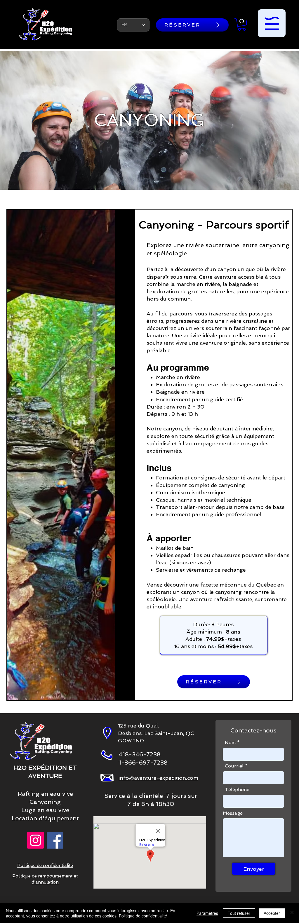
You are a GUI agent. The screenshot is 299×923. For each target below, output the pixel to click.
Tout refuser (239, 913)
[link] (241, 24)
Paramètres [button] (207, 913)
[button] (272, 23)
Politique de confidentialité (143, 916)
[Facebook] (55, 840)
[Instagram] (35, 840)
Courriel (234, 766)
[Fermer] (291, 913)
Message (233, 813)
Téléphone (237, 789)
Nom (230, 742)
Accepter (272, 913)
